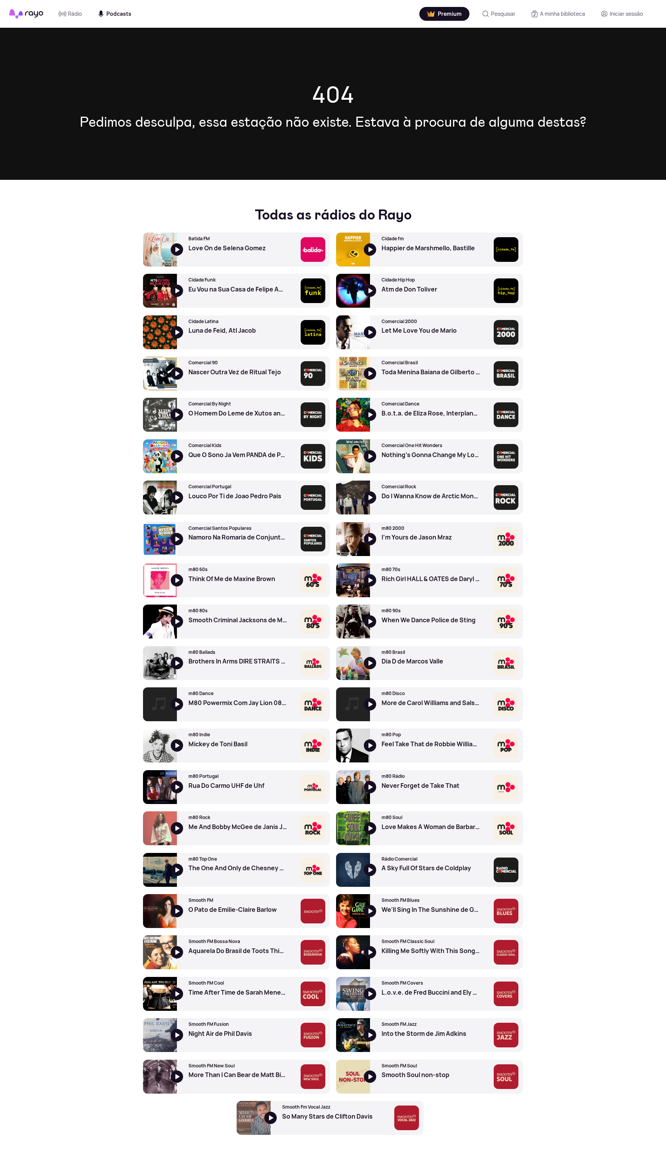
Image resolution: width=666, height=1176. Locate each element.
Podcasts (118, 13)
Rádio (75, 13)
